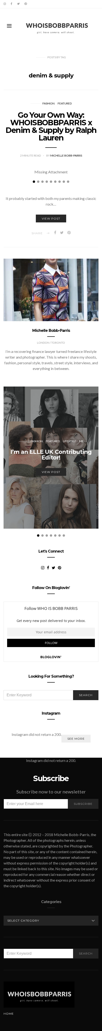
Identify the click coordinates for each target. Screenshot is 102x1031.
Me (81, 441)
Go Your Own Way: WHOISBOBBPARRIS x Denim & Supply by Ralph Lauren (50, 126)
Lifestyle (69, 441)
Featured (65, 103)
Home (9, 1013)
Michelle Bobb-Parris (66, 155)
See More (76, 738)
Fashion (48, 103)
